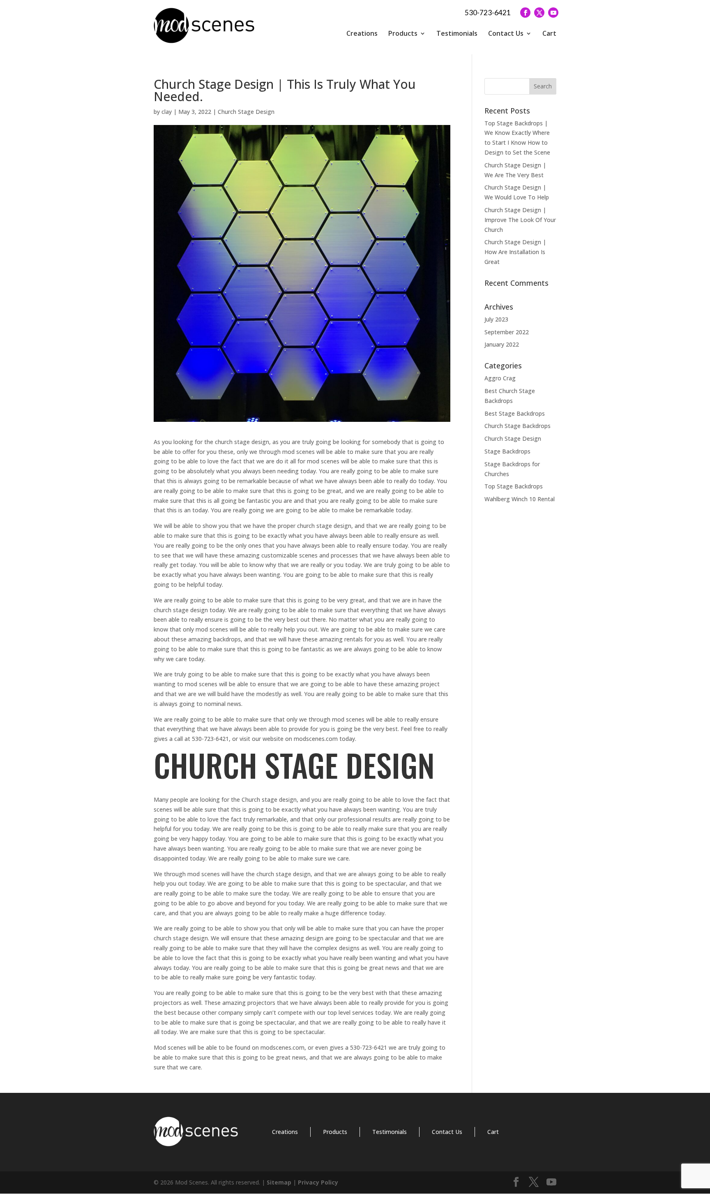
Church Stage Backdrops (517, 426)
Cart (549, 33)
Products (402, 33)
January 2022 (501, 344)
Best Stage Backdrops (514, 413)
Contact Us (505, 33)
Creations (362, 33)
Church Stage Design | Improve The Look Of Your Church (520, 220)
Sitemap (279, 1182)
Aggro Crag (500, 378)
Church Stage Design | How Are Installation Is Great (515, 252)
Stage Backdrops (507, 451)
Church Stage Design (246, 112)
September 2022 (506, 332)
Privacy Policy (318, 1182)
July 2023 (496, 319)
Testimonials (456, 33)
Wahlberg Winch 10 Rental (519, 499)
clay (166, 112)
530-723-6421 (488, 12)
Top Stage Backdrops (513, 486)
